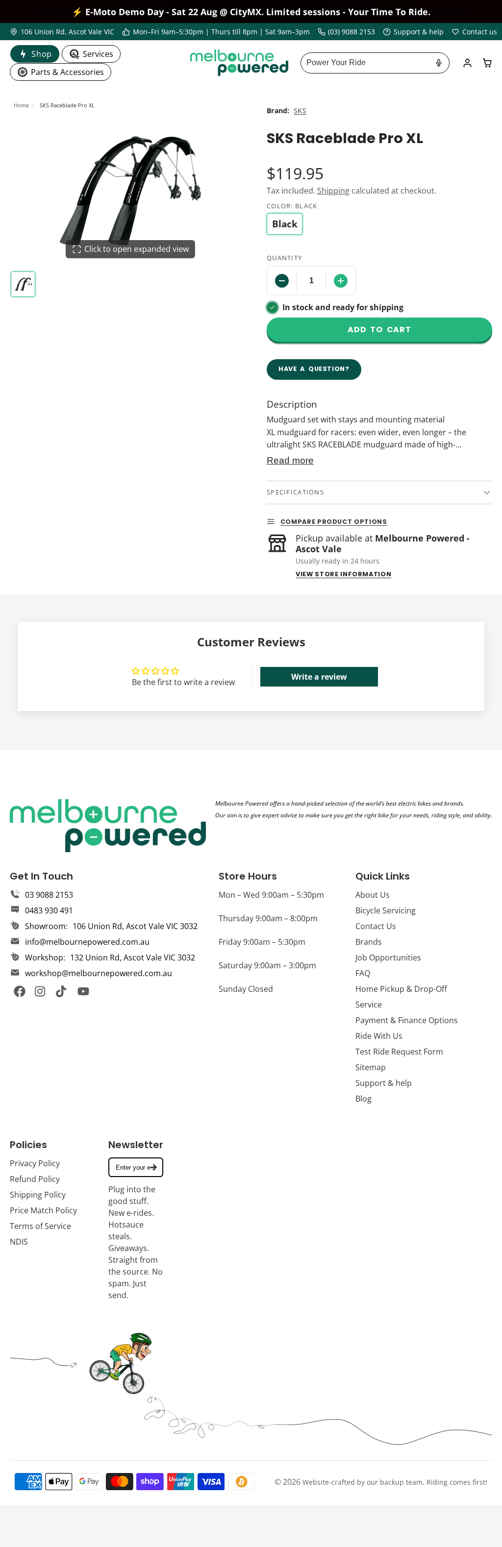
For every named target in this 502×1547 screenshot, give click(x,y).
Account (467, 63)
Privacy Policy (35, 1163)
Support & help (383, 1083)
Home (21, 105)
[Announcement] (251, 11)
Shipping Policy (38, 1194)
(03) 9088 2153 (351, 31)
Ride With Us (378, 1036)
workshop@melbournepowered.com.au (98, 973)
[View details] (108, 825)
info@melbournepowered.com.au (87, 941)
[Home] (239, 62)
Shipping (333, 190)
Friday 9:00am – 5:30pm (262, 941)
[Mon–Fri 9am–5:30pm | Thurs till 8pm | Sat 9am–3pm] (216, 31)
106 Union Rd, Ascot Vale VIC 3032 (135, 926)
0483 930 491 (49, 910)
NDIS (19, 1241)
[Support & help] (413, 31)
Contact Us (375, 926)
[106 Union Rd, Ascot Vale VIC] (62, 31)
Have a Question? (314, 369)
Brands (368, 941)
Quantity (284, 257)
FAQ (362, 973)
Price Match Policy (43, 1210)
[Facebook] (19, 991)
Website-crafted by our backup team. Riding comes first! (394, 1482)
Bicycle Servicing (385, 910)
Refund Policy (35, 1179)
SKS (300, 110)
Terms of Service (40, 1226)
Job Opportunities (388, 957)
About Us (372, 894)
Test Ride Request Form (399, 1051)
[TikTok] (62, 991)
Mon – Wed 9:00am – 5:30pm (271, 894)
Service (368, 1004)
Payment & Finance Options (406, 1020)
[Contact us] (474, 31)
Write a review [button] (319, 676)
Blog (363, 1098)
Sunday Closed (246, 988)
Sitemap (370, 1067)
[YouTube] (83, 991)
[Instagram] (41, 991)
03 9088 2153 (49, 894)
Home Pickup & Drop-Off (401, 988)
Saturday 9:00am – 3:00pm (267, 965)
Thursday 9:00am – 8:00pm (268, 918)
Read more (290, 460)
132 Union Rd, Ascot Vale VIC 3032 (132, 957)
